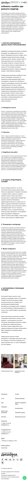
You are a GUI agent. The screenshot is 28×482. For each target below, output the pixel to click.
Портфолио (4, 407)
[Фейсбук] (2, 459)
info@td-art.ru (4, 433)
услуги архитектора (12, 162)
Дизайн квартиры (20, 398)
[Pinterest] (13, 459)
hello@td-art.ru (5, 425)
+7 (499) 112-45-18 (14, 2)
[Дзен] (17, 459)
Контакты (3, 416)
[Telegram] (10, 459)
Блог (2, 402)
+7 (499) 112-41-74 (6, 432)
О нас (2, 398)
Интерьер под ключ (20, 416)
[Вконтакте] (6, 459)
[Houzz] (2, 462)
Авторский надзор (20, 412)
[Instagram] (21, 459)
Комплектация (19, 408)
